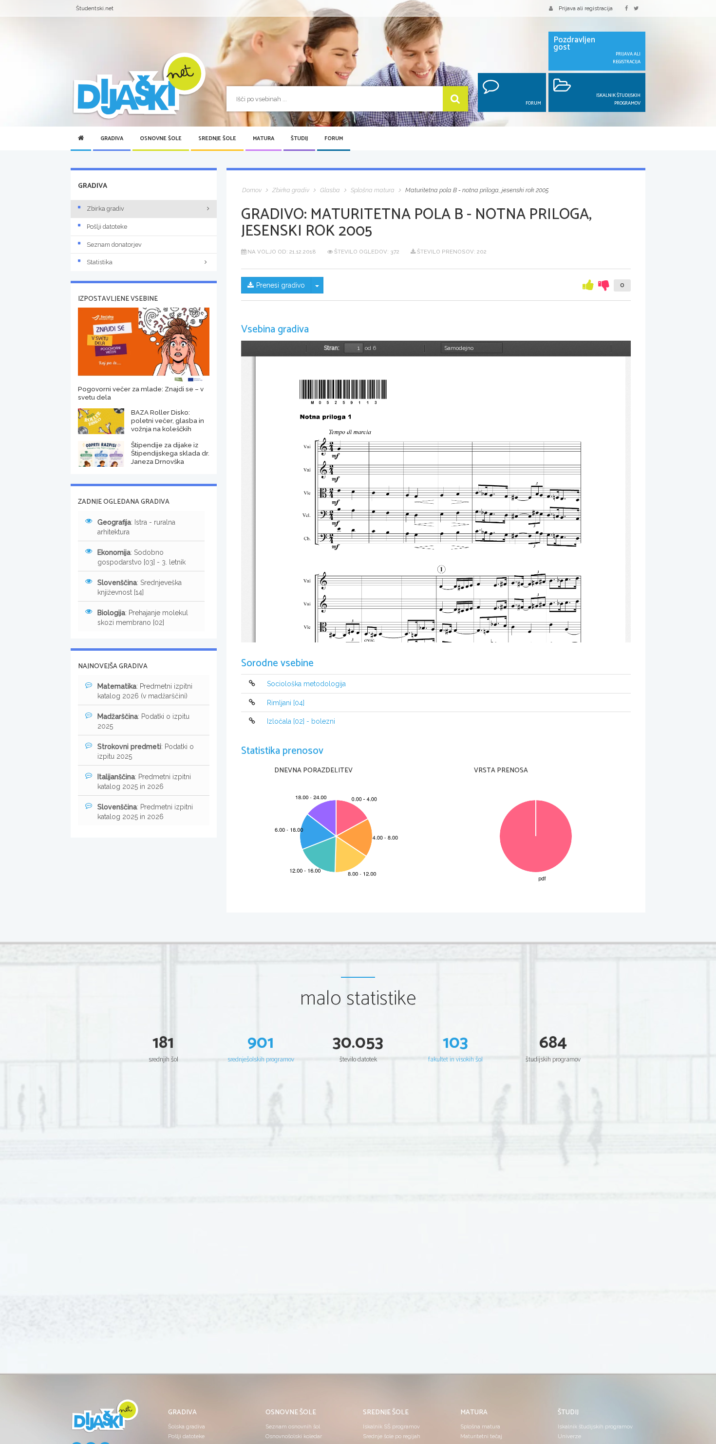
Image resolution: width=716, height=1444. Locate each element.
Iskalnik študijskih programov (595, 1426)
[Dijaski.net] (139, 86)
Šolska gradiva (186, 1426)
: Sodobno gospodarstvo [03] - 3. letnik (141, 557)
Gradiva (111, 138)
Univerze (569, 1436)
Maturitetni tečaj (481, 1436)
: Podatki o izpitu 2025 (143, 721)
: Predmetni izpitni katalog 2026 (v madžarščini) (144, 691)
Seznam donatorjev (114, 244)
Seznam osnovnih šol (292, 1426)
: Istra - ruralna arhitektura (136, 527)
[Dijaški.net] (105, 1420)
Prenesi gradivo (280, 285)
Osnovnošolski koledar (293, 1436)
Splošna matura (480, 1426)
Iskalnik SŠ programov (391, 1426)
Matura (263, 138)
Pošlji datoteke (107, 226)
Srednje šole (217, 138)
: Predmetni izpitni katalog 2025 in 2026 (144, 781)
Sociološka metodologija (306, 684)
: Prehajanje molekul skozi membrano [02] (142, 617)
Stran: (331, 348)
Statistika (100, 262)
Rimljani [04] (285, 703)
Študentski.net (94, 8)
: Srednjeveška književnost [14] (139, 587)
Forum (333, 138)
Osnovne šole (161, 138)
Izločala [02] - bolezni (301, 721)
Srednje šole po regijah (391, 1436)
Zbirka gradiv (105, 208)
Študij (299, 138)
